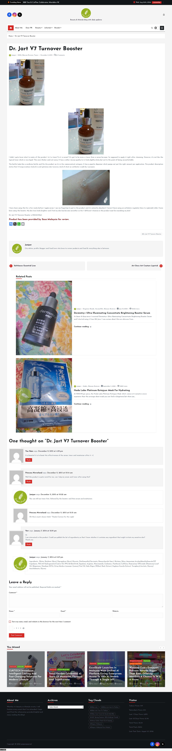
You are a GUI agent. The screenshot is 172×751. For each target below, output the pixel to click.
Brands (57, 28)
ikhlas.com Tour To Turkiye (99, 710)
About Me (18, 28)
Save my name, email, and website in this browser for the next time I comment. (41, 622)
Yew (27, 531)
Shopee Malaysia (96, 724)
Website (115, 611)
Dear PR (29, 28)
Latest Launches (63, 663)
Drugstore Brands (88, 309)
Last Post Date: (135, 731)
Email (63, 611)
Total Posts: (133, 727)
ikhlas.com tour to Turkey (110, 707)
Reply (29, 460)
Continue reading (81, 326)
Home (11, 36)
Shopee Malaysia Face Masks (100, 727)
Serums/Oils (99, 309)
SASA (20, 55)
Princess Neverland (33, 473)
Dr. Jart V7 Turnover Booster (25, 36)
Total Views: (134, 723)
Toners (36, 55)
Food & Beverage (23, 669)
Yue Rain (29, 451)
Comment (13, 593)
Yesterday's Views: (136, 710)
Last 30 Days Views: (137, 718)
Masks (85, 386)
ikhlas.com (94, 707)
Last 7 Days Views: (136, 714)
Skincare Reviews (27, 55)
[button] (160, 647)
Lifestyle (47, 28)
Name (12, 611)
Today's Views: (134, 706)
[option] (26, 669)
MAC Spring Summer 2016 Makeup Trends (104, 717)
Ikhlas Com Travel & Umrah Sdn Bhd (102, 714)
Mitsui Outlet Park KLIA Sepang (101, 720)
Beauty (38, 28)
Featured (13, 669)
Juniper (14, 55)
